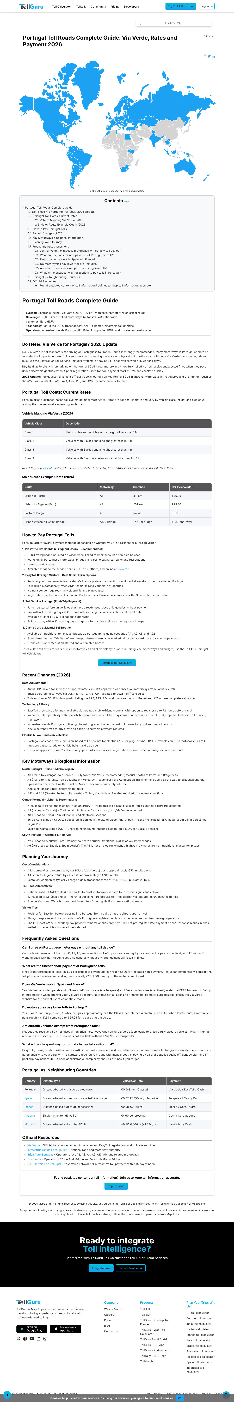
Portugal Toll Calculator (117, 662)
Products (147, 1302)
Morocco (30, 1124)
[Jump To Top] (7, 1395)
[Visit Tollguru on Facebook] (25, 1339)
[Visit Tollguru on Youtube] (31, 1338)
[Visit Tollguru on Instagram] (45, 1339)
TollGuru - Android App (155, 1350)
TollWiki (81, 6)
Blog (107, 1325)
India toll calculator (199, 1323)
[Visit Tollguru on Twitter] (18, 1339)
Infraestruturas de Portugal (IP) (47, 1150)
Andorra (29, 1115)
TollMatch (146, 1361)
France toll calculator (200, 1334)
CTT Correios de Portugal (44, 1164)
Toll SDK (145, 1314)
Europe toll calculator (200, 1318)
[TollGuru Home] (31, 6)
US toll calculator (198, 1312)
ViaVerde (123, 569)
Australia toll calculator (202, 1351)
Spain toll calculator (199, 1362)
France (28, 1106)
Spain (28, 1098)
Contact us (111, 1331)
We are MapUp (113, 1309)
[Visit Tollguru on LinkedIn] (38, 1339)
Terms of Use (127, 1203)
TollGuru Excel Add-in (154, 1339)
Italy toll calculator (199, 1340)
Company (111, 1302)
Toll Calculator (61, 6)
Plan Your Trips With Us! (202, 1304)
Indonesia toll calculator (195, 1370)
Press (107, 1320)
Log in (205, 6)
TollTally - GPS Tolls (153, 1356)
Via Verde (47, 468)
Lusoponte (34, 1159)
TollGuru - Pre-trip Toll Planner (154, 1322)
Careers (109, 1314)
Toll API (145, 1309)
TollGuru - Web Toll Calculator (152, 1332)
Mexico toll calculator (201, 1356)
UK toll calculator (198, 1329)
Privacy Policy (149, 1203)
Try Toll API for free (181, 6)
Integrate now (101, 1268)
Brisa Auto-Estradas (40, 1154)
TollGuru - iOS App (152, 1345)
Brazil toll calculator (199, 1345)
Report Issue (116, 1186)
